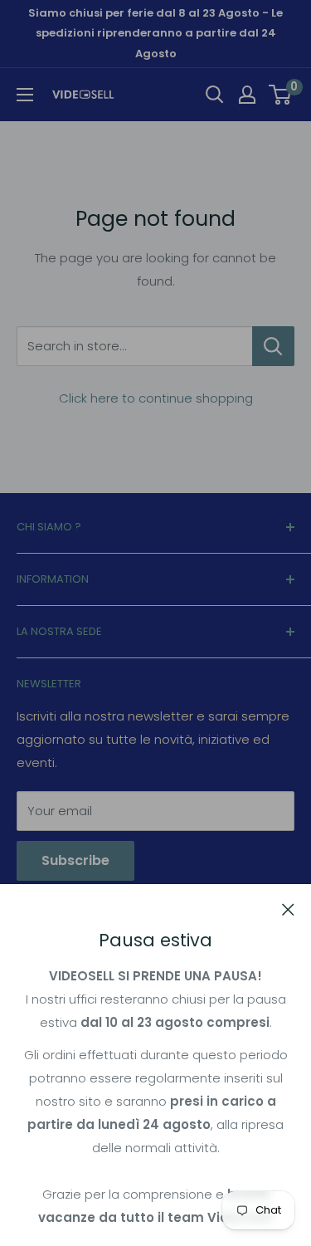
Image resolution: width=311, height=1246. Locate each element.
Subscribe (75, 860)
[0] (280, 95)
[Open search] (215, 95)
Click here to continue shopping (156, 398)
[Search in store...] (273, 346)
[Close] (288, 909)
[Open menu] (25, 94)
